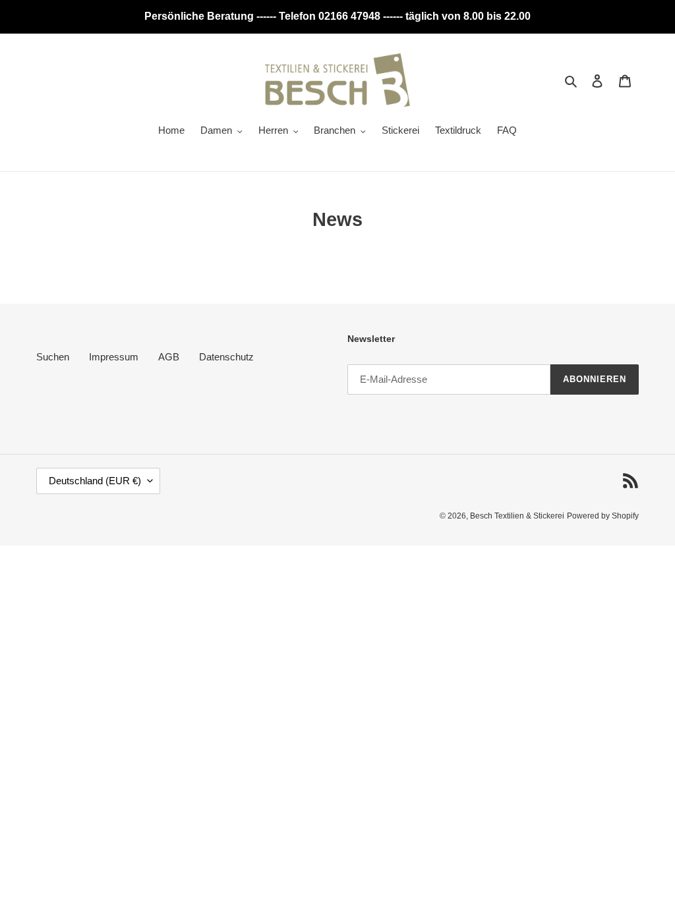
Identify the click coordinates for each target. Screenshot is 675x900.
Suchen (52, 356)
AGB (168, 356)
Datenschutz (226, 356)
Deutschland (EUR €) (95, 480)
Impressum (113, 356)
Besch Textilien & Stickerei (517, 515)
